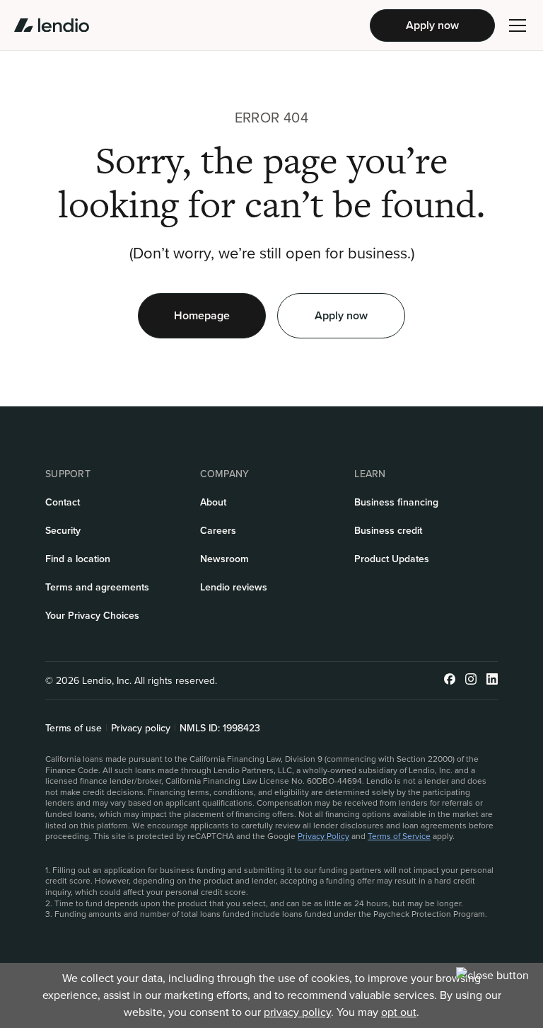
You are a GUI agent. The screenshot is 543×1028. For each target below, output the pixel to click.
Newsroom (224, 559)
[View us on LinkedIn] (492, 680)
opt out (398, 1012)
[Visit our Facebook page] (449, 680)
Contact (62, 502)
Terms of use (73, 728)
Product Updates (391, 559)
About (213, 502)
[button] (518, 25)
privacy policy (297, 1012)
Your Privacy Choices (92, 615)
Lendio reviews (233, 587)
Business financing (396, 502)
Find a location (77, 559)
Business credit (388, 530)
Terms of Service (399, 836)
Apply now (432, 25)
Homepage (202, 315)
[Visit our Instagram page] (471, 680)
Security (63, 530)
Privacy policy (140, 728)
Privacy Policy (323, 836)
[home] (51, 25)
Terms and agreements (97, 587)
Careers (218, 530)
